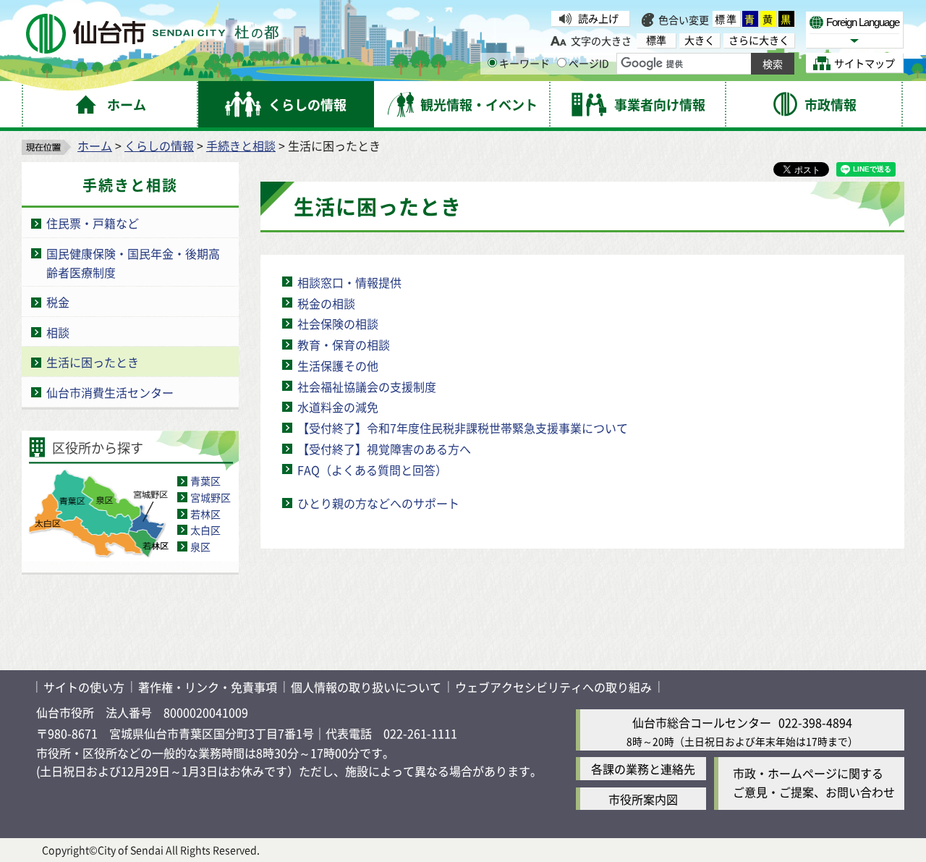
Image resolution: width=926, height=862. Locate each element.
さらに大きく (759, 40)
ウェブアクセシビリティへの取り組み (553, 687)
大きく (699, 40)
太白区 (205, 530)
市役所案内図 (643, 799)
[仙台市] (152, 33)
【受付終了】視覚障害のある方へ (384, 448)
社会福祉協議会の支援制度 (366, 386)
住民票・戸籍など (92, 223)
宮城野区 (210, 497)
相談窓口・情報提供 (349, 282)
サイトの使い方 (83, 687)
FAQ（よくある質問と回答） (372, 469)
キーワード (524, 63)
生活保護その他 (337, 365)
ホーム (94, 145)
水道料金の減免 (337, 406)
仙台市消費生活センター (110, 392)
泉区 (200, 546)
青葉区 (205, 480)
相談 (57, 332)
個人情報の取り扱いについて (366, 687)
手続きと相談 (241, 145)
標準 (726, 19)
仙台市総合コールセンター (701, 722)
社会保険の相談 (337, 323)
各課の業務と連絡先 (643, 768)
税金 (57, 301)
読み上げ (598, 18)
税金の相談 (326, 303)
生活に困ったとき (92, 362)
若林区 (205, 514)
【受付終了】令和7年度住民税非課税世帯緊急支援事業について (462, 427)
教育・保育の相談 (343, 344)
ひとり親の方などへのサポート (378, 503)
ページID (589, 63)
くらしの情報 (159, 145)
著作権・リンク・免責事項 (207, 687)
